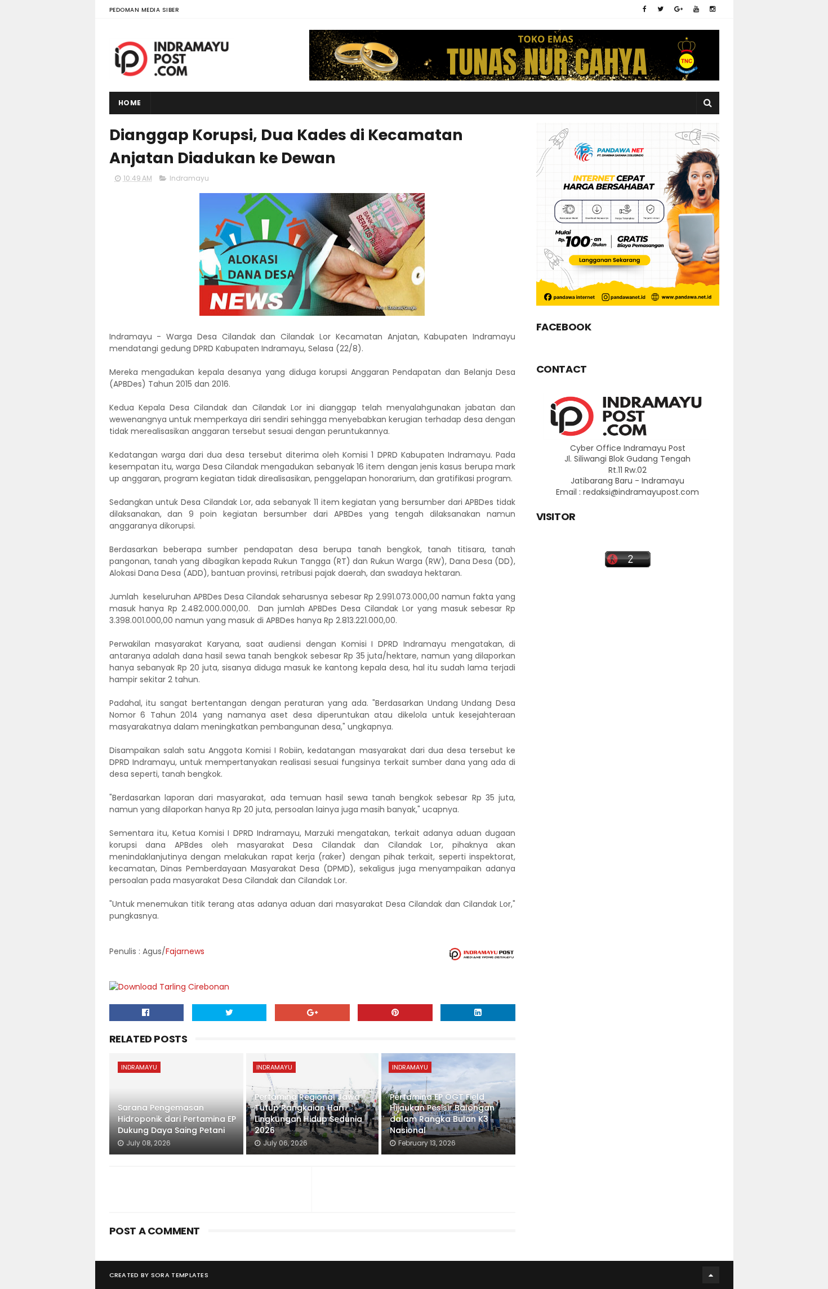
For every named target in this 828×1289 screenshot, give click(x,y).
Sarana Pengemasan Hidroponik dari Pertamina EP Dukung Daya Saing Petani (177, 1118)
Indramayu (189, 178)
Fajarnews (185, 951)
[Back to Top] (710, 1274)
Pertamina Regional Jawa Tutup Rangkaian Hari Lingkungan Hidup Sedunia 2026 (308, 1113)
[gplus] (678, 9)
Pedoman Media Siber (144, 10)
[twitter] (660, 9)
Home (129, 103)
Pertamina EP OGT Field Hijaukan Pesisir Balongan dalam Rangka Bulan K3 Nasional (442, 1113)
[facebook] (645, 9)
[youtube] (696, 9)
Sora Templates (179, 1274)
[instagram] (712, 9)
